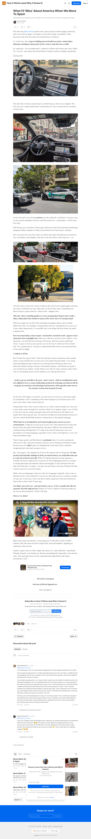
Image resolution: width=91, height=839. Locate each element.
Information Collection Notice (45, 792)
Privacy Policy (58, 792)
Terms (50, 826)
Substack (36, 835)
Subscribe (76, 3)
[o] (45, 78)
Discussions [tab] (26, 754)
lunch (27, 349)
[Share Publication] (69, 3)
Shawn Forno (29, 31)
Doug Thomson (22, 716)
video (64, 31)
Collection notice (58, 826)
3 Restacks (34, 623)
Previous (20, 636)
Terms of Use (54, 790)
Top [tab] (15, 754)
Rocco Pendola (21, 21)
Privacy (45, 826)
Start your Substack (41, 831)
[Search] (65, 3)
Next (72, 636)
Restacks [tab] (24, 649)
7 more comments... (19, 745)
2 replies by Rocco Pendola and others (30, 710)
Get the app (65, 567)
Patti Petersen (21, 665)
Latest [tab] (20, 754)
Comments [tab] (17, 649)
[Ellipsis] (77, 665)
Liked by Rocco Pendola (24, 667)
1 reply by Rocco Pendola (26, 737)
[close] (62, 759)
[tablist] (21, 649)
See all (17, 800)
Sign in (85, 3)
